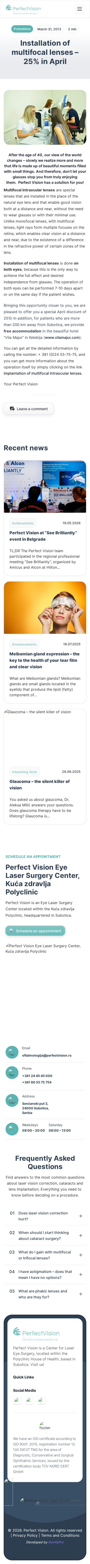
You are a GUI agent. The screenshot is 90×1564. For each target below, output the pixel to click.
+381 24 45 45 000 (37, 1076)
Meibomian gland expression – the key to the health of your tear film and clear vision (44, 660)
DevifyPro (56, 1542)
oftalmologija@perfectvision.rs (47, 1055)
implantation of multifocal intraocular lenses (42, 373)
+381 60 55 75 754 (36, 1082)
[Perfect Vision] (23, 9)
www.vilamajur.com (62, 337)
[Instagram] (29, 1401)
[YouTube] (41, 1401)
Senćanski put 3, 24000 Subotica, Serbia (35, 1108)
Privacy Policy (26, 1535)
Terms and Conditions (60, 1535)
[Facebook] (17, 1401)
